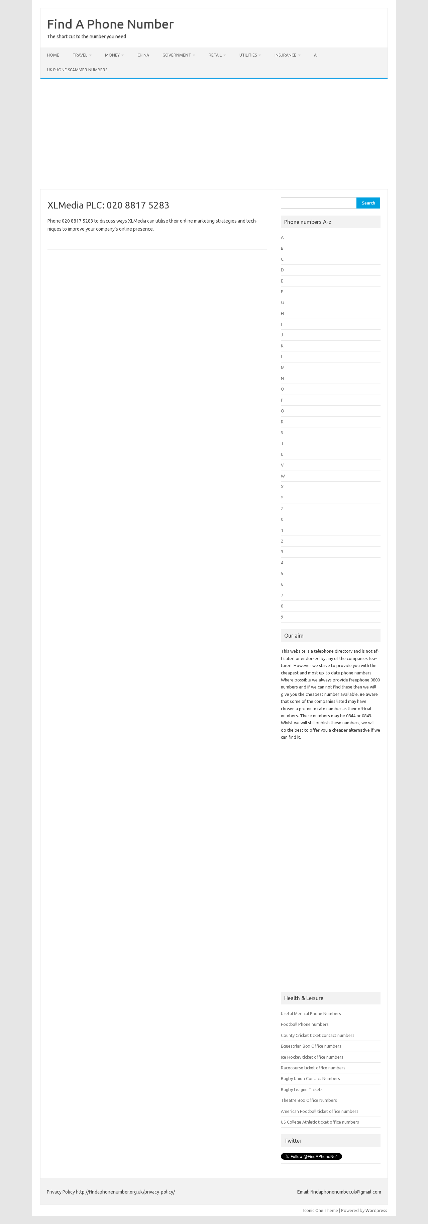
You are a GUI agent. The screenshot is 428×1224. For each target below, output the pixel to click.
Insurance (285, 55)
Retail (215, 55)
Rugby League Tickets (302, 1089)
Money (112, 55)
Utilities (248, 55)
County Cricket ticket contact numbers (317, 1035)
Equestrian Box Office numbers (311, 1046)
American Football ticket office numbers (319, 1111)
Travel (80, 55)
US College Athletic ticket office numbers (320, 1122)
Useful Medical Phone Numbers (311, 1013)
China (143, 55)
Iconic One (313, 1210)
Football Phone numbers (305, 1024)
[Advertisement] (214, 134)
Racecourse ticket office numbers (313, 1067)
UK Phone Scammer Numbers (77, 70)
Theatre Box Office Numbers (309, 1100)
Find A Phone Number (110, 24)
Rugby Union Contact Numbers (310, 1078)
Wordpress (376, 1210)
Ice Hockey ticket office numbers (312, 1057)
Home (53, 55)
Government (177, 55)
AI (316, 55)
